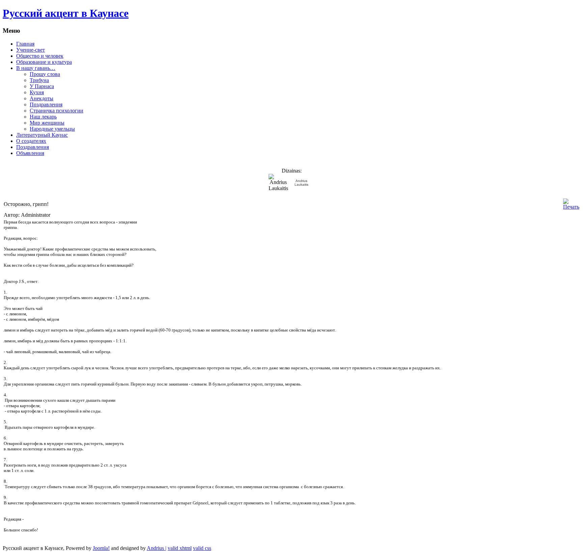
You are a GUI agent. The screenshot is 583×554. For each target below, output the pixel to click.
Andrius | (156, 548)
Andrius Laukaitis (301, 182)
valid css (202, 548)
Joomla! (101, 548)
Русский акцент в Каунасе (66, 13)
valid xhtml (180, 548)
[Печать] (571, 207)
